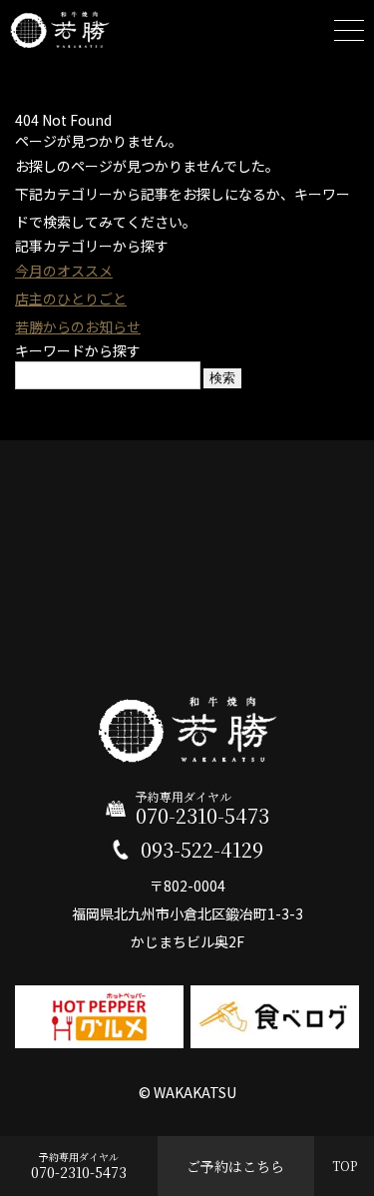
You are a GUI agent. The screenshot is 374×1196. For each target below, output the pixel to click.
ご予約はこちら (235, 1166)
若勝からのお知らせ (78, 326)
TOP (344, 1165)
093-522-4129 (202, 850)
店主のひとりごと (71, 298)
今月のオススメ (64, 271)
